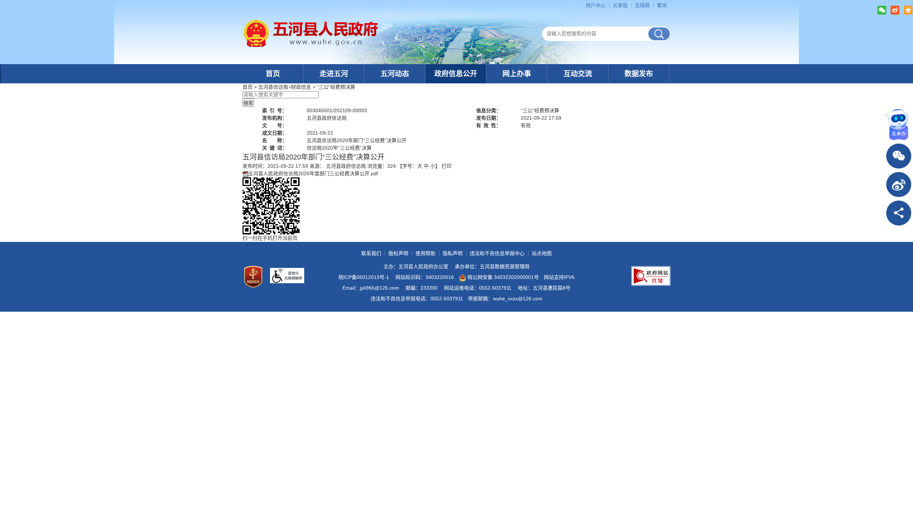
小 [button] (432, 166)
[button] (620, 5)
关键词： (274, 148)
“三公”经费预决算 (336, 87)
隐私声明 (453, 253)
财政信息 (301, 87)
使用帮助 (425, 253)
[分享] (898, 213)
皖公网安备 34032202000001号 (503, 277)
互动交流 (577, 74)
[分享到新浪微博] (895, 10)
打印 (447, 166)
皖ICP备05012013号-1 (363, 277)
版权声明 (398, 253)
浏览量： (381, 166)
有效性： (488, 125)
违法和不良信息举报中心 (497, 253)
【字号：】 (418, 166)
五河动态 (395, 74)
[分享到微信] (881, 10)
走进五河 (334, 74)
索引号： (274, 110)
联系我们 (371, 253)
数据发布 (638, 74)
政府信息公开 (455, 74)
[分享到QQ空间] (908, 10)
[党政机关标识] (253, 277)
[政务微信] (898, 156)
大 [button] (419, 166)
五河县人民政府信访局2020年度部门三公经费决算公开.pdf (313, 173)
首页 (273, 74)
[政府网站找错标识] (650, 276)
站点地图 (542, 253)
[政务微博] (898, 184)
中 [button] (426, 166)
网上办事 (517, 74)
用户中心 (596, 5)
